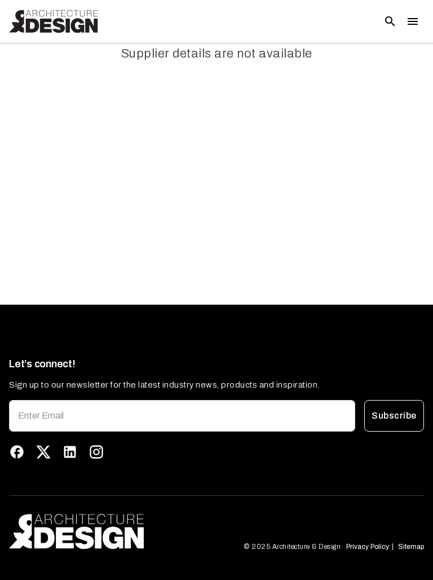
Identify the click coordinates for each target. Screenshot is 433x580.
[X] (43, 452)
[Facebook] (17, 452)
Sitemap (411, 546)
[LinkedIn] (70, 452)
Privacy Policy (367, 546)
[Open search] (390, 21)
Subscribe (394, 415)
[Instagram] (96, 452)
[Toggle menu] (412, 21)
